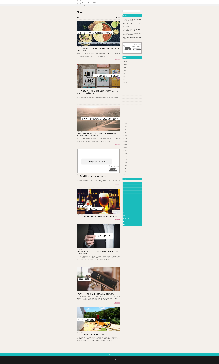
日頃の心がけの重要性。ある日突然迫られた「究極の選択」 (96, 294)
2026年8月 (125, 61)
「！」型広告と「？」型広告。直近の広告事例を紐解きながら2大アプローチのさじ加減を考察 (98, 92)
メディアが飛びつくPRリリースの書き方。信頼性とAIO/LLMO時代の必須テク (132, 34)
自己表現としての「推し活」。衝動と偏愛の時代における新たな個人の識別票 (132, 20)
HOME (79, 5)
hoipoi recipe (126, 203)
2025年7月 (125, 97)
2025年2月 (125, 111)
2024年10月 (125, 123)
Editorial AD (126, 197)
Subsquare (126, 221)
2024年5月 (125, 138)
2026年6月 (125, 67)
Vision (125, 224)
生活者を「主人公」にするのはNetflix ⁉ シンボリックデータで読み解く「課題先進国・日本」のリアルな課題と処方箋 (132, 25)
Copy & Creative (127, 191)
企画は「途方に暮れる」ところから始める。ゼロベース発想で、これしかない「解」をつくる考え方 (98, 134)
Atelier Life (126, 186)
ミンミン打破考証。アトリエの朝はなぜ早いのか (92, 334)
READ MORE (117, 59)
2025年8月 (125, 94)
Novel (125, 215)
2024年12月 (125, 117)
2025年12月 (125, 82)
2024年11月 (125, 120)
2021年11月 (125, 156)
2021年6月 (125, 171)
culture (125, 194)
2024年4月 (125, 141)
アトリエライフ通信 (113, 359)
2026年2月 (125, 76)
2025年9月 (125, 91)
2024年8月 (125, 129)
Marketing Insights (127, 206)
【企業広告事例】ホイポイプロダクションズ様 (91, 176)
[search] (141, 11)
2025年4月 (125, 105)
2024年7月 (125, 132)
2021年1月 (125, 174)
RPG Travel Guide (127, 218)
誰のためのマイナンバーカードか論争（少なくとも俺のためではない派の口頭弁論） (98, 252)
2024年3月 (125, 144)
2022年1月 (125, 150)
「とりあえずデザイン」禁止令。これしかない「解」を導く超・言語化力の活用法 (98, 49)
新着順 (78, 17)
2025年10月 (125, 88)
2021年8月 (125, 165)
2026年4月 (125, 73)
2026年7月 (125, 64)
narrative (125, 212)
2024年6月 (125, 135)
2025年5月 (125, 102)
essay (125, 200)
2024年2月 (125, 147)
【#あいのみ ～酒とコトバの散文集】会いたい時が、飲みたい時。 (98, 216)
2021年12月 (125, 153)
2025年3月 (125, 108)
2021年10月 (125, 159)
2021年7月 (125, 168)
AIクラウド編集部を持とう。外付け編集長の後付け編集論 (132, 38)
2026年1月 (125, 79)
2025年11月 (125, 85)
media (125, 209)
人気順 (81, 17)
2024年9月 (125, 126)
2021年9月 (125, 162)
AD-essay (83, 5)
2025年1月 (125, 114)
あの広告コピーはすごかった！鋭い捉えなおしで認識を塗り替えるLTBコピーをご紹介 (132, 30)
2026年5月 (125, 70)
